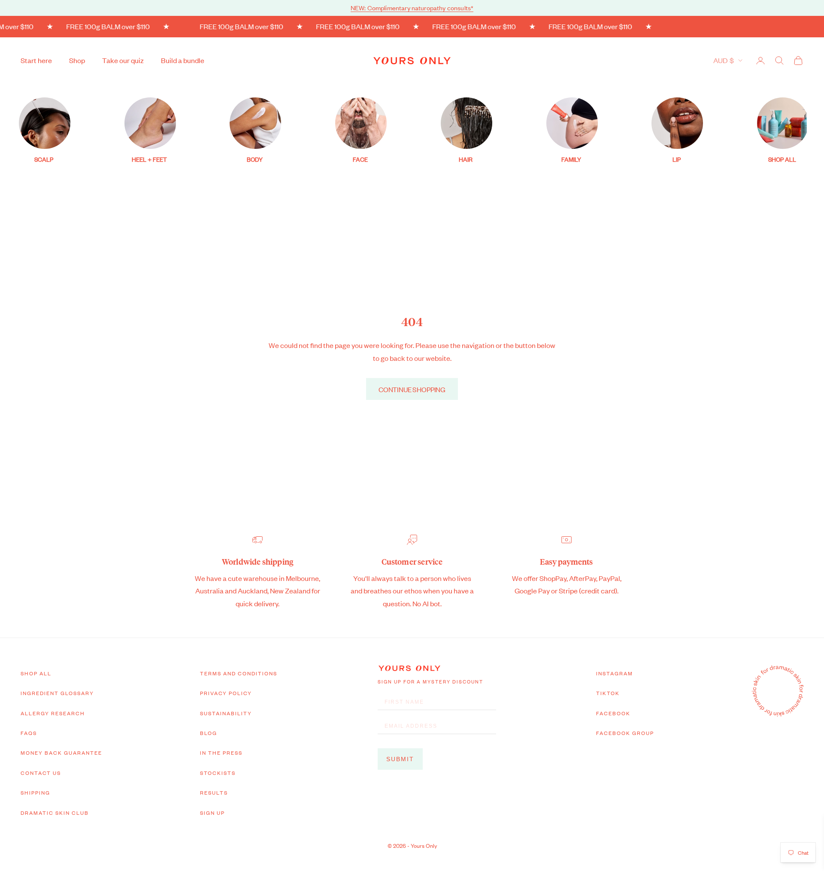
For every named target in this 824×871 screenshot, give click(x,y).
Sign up (212, 813)
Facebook (613, 713)
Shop (77, 60)
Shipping (35, 792)
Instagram (614, 673)
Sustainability (226, 713)
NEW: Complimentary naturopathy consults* (412, 7)
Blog (208, 733)
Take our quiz (123, 60)
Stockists (218, 773)
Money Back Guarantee (61, 752)
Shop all (36, 673)
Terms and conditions (238, 673)
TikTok (608, 693)
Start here (36, 60)
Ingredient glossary (57, 693)
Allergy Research (53, 713)
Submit (400, 759)
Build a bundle (182, 60)
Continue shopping (412, 389)
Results (214, 792)
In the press (221, 752)
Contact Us (41, 773)
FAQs (29, 733)
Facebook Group (625, 733)
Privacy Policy (226, 693)
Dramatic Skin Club (55, 813)
